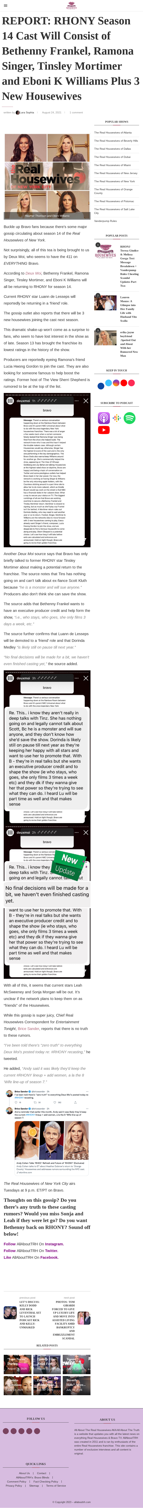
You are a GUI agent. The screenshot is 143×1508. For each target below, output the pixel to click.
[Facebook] (6, 1431)
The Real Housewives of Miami (112, 165)
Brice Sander (28, 1029)
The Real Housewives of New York (114, 181)
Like (7, 1257)
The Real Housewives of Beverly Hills (116, 140)
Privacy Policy (14, 1485)
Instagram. (54, 1244)
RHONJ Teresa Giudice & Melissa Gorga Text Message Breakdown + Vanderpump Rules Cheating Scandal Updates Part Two (129, 266)
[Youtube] (104, 426)
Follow (10, 1244)
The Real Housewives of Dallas (112, 148)
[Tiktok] (29, 1431)
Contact (41, 1473)
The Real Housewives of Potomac (114, 201)
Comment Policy (16, 1481)
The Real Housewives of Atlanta (113, 132)
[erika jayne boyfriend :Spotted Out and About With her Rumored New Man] (105, 337)
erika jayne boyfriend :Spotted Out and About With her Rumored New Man (129, 344)
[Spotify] (130, 414)
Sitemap (34, 1485)
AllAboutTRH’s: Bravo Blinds (32, 1477)
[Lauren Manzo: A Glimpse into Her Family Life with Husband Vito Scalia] (105, 302)
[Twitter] (14, 1431)
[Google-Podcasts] (117, 414)
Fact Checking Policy (46, 1481)
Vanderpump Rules (105, 220)
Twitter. (51, 1251)
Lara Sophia (27, 112)
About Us (24, 1473)
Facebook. (49, 1257)
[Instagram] (21, 1431)
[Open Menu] (5, 5)
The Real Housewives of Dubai (112, 156)
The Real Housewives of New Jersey (115, 173)
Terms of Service (56, 1485)
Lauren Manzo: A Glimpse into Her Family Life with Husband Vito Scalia (128, 309)
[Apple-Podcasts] (104, 414)
